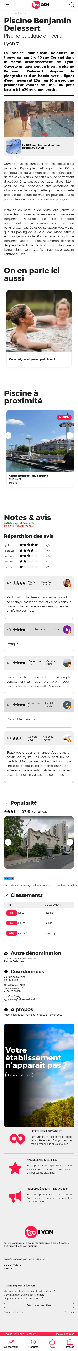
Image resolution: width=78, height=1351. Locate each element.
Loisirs (11, 13)
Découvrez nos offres (39, 1305)
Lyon (44, 4)
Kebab (8, 1268)
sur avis (39, 811)
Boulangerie (12, 1264)
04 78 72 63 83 (12, 996)
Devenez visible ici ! (19, 1075)
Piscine (22, 13)
